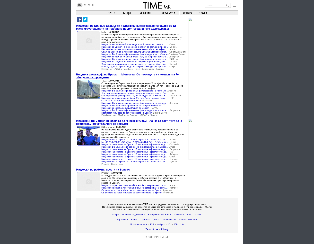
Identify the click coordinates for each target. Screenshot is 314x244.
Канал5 (173, 47)
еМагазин (147, 100)
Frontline (105, 115)
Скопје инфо (148, 69)
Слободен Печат (176, 54)
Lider (104, 32)
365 (171, 152)
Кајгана (160, 69)
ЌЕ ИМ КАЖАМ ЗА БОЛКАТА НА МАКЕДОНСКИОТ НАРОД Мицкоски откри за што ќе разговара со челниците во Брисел (162, 142)
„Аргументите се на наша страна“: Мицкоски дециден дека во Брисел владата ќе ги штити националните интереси (158, 93)
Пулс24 (173, 161)
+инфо (172, 142)
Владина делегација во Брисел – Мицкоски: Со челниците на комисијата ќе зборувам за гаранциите (127, 76)
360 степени (175, 95)
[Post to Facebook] (79, 19)
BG (89, 5)
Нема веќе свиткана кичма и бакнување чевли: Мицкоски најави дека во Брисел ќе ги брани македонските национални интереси (165, 49)
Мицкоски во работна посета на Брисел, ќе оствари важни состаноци (135, 185)
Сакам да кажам (177, 52)
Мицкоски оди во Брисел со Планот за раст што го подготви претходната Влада (141, 139)
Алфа (172, 49)
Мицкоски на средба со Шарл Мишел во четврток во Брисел (131, 105)
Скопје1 (173, 64)
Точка (137, 69)
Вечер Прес (117, 164)
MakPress (123, 115)
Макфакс (128, 69)
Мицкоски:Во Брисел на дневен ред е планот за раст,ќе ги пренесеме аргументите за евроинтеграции (152, 47)
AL (93, 5)
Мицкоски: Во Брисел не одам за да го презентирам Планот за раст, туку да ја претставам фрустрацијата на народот (129, 122)
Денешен (167, 190)
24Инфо (118, 69)
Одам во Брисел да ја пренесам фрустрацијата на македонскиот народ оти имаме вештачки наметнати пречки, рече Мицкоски (164, 52)
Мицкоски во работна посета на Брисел (103, 169)
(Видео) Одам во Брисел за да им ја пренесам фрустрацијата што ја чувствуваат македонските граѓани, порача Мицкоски (162, 66)
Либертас (174, 56)
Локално (173, 103)
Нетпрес (173, 159)
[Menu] (234, 5)
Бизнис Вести (160, 113)
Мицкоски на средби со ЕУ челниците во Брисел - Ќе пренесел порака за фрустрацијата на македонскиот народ (157, 44)
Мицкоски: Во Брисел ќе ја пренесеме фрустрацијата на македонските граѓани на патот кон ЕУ (148, 59)
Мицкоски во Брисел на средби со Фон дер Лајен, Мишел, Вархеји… (135, 98)
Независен (106, 69)
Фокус (172, 66)
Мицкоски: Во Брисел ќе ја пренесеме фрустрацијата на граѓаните (134, 54)
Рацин (172, 139)
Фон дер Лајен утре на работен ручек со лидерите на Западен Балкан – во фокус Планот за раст (149, 95)
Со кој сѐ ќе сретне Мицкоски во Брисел (121, 100)
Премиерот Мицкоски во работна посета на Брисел (126, 113)
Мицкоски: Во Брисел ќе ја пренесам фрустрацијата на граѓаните (133, 91)
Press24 (105, 164)
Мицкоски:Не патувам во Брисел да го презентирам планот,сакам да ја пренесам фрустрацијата (149, 61)
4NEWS (154, 108)
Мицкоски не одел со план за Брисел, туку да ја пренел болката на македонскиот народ (145, 56)
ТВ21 (103, 81)
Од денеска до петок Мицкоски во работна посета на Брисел (131, 190)
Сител (172, 44)
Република (174, 110)
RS (85, 5)
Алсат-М (171, 91)
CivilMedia (174, 144)
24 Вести (173, 59)
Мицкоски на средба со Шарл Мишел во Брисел (125, 108)
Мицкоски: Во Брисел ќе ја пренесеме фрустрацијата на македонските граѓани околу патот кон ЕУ (150, 103)
